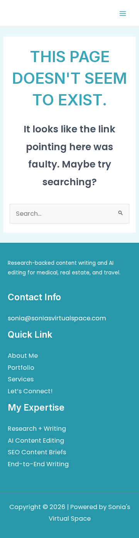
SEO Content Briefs (37, 452)
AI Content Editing (36, 440)
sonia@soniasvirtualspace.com (57, 318)
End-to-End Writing (38, 464)
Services (21, 379)
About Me (23, 355)
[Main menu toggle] (122, 13)
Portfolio (21, 367)
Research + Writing (37, 428)
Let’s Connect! (30, 391)
